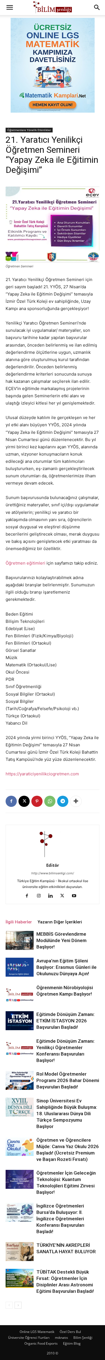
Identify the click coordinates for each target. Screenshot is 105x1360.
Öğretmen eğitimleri (25, 563)
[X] (24, 801)
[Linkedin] (52, 896)
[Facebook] (11, 801)
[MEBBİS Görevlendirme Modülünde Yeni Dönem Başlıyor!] (20, 940)
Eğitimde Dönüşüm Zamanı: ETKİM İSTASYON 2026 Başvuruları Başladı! (65, 1020)
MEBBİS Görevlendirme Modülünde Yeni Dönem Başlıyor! (61, 940)
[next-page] (18, 1305)
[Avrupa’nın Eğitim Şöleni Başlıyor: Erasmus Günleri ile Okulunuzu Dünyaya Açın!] (20, 967)
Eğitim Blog (72, 1343)
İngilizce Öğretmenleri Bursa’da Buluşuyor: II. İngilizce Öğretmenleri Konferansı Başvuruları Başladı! (60, 1218)
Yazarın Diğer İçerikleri (60, 922)
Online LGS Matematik (37, 1331)
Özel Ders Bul (70, 1331)
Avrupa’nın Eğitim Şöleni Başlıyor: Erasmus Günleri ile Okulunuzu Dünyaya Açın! (66, 967)
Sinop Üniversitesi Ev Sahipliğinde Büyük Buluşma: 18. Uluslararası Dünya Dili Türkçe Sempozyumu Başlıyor (66, 1113)
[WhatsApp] (49, 801)
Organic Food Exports (41, 1343)
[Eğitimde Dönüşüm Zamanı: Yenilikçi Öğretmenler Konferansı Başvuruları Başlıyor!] (20, 1047)
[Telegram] (62, 801)
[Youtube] (76, 896)
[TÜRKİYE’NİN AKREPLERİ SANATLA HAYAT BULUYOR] (20, 1251)
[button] (9, 7)
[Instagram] (40, 896)
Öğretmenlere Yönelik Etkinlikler (29, 130)
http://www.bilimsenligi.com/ (52, 873)
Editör (52, 865)
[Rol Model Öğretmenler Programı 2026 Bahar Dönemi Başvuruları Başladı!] (20, 1080)
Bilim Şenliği (82, 1337)
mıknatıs (61, 1337)
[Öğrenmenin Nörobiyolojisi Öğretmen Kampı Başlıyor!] (20, 994)
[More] (76, 801)
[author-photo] (52, 857)
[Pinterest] (37, 801)
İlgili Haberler (19, 922)
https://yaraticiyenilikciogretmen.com (42, 773)
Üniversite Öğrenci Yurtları (29, 1337)
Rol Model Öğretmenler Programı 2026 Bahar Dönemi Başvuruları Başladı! (67, 1080)
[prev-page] (9, 1305)
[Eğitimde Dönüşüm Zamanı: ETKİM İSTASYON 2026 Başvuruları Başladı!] (20, 1020)
